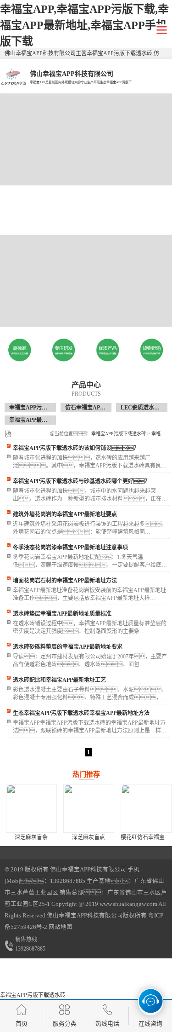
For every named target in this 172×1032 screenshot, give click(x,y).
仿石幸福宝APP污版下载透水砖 (103, 407)
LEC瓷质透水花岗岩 (146, 407)
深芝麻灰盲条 (31, 837)
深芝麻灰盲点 (88, 837)
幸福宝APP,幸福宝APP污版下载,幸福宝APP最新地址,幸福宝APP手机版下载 (84, 25)
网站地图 (60, 927)
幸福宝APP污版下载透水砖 (42, 407)
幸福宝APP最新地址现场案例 (44, 420)
